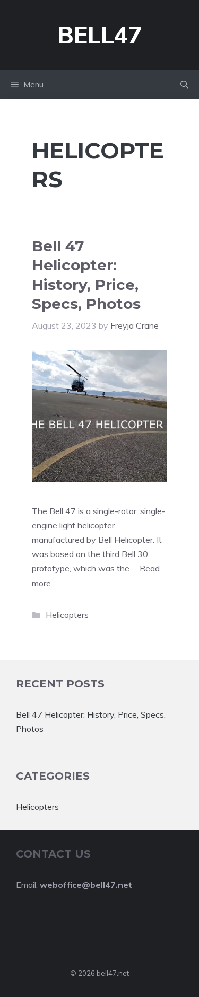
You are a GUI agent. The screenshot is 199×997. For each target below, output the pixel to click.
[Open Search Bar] (184, 84)
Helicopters (67, 615)
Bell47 (99, 34)
